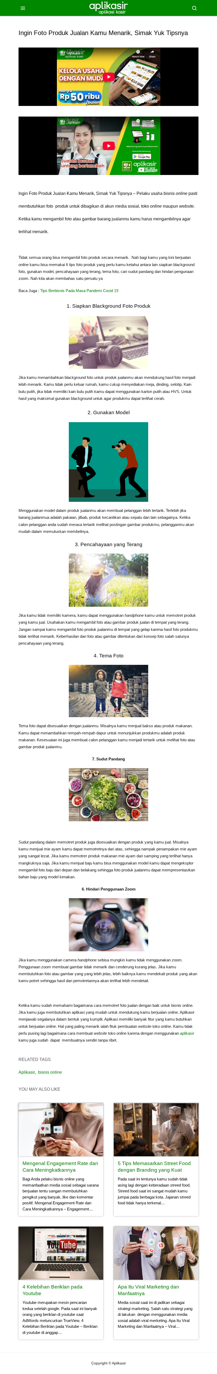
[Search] (194, 8)
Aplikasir (27, 1072)
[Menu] (23, 8)
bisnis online (50, 1072)
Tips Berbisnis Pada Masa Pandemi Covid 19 (79, 290)
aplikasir (187, 1033)
